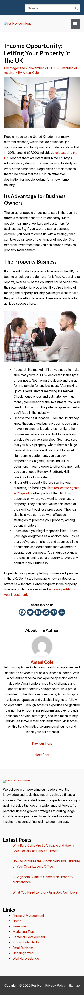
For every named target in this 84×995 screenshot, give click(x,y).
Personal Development (29, 937)
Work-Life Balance (26, 958)
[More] (61, 612)
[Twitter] (30, 612)
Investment (21, 926)
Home (17, 921)
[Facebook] (22, 612)
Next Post (42, 755)
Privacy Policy (55, 985)
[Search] (77, 8)
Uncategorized (14, 68)
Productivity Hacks (26, 942)
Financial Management (28, 916)
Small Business (23, 948)
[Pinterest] (53, 612)
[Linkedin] (38, 612)
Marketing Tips (23, 932)
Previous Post (42, 743)
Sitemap (74, 985)
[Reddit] (46, 612)
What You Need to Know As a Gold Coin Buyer (46, 892)
